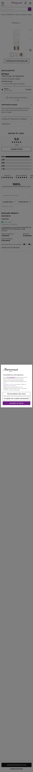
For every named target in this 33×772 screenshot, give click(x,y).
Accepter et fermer (16, 403)
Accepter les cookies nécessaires (16, 398)
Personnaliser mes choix (16, 394)
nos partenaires (11, 377)
